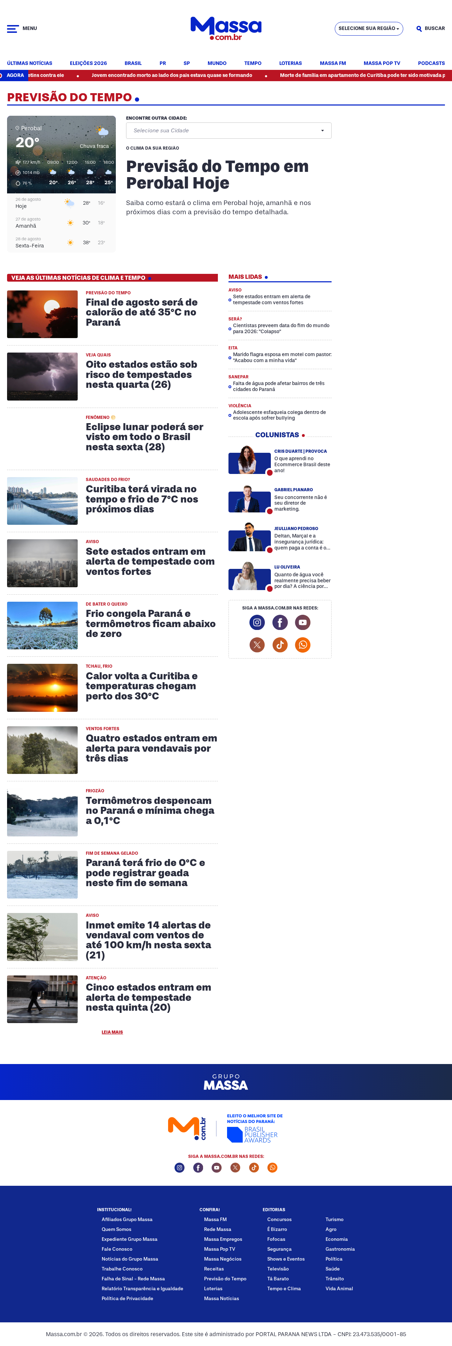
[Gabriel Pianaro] (249, 498)
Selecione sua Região (367, 28)
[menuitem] (29, 64)
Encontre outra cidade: (156, 118)
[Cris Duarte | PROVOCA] (249, 459)
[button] (25, 173)
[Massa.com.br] (226, 29)
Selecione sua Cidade (161, 130)
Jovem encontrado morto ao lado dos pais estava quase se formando (149, 75)
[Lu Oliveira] (249, 575)
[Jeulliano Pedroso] (249, 537)
